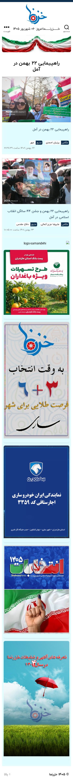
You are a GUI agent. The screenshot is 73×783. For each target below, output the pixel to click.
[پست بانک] (36, 282)
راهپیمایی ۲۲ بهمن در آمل (51, 129)
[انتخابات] (36, 380)
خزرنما (53, 774)
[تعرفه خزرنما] (36, 698)
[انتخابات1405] (36, 589)
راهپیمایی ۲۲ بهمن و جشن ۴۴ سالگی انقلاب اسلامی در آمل (38, 214)
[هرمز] (36, 43)
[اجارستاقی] (36, 492)
